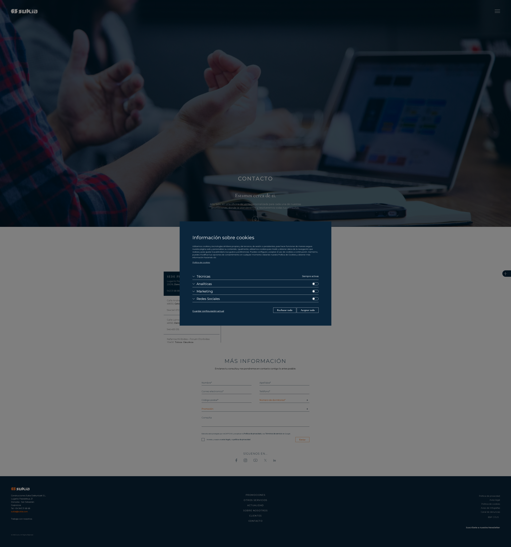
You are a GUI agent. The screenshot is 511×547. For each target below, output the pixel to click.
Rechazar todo (284, 310)
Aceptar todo (308, 310)
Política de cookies (201, 262)
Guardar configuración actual (208, 311)
